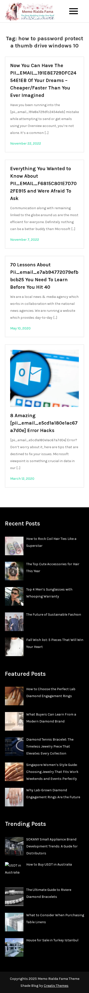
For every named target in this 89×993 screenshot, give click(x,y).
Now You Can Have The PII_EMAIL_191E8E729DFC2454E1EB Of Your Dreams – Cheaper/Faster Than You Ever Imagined (43, 80)
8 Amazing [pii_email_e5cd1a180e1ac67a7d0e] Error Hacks (44, 423)
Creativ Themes (56, 986)
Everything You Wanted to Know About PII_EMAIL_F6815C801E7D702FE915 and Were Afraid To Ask (43, 183)
